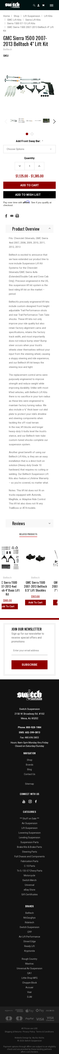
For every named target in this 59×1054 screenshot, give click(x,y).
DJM (29, 997)
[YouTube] (23, 802)
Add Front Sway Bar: (29, 141)
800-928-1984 (33, 727)
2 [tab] (32, 134)
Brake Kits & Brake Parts (29, 847)
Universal (29, 885)
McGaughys (29, 917)
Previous (5, 121)
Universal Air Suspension (29, 968)
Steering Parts (29, 851)
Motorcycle (29, 875)
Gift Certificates (29, 894)
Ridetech (29, 922)
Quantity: (29, 158)
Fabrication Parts (29, 861)
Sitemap (29, 784)
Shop (29, 760)
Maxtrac (29, 963)
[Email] (11, 215)
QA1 (29, 973)
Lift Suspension (29, 828)
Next (53, 121)
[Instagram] (30, 802)
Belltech (29, 913)
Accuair (29, 987)
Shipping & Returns (13, 1032)
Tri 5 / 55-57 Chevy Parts (29, 870)
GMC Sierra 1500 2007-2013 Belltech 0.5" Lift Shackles (33, 586)
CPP (29, 932)
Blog (29, 769)
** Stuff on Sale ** (29, 818)
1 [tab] (27, 134)
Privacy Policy (29, 1032)
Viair (29, 992)
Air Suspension (29, 823)
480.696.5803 (32, 737)
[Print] (17, 216)
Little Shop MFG (29, 978)
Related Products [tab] (28, 534)
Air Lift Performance (29, 936)
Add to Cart (34, 602)
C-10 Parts (29, 866)
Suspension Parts (29, 842)
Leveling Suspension (29, 837)
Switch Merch (29, 880)
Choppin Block (29, 982)
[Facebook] (6, 216)
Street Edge (29, 941)
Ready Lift (29, 946)
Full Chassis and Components (29, 856)
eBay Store (29, 889)
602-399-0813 (32, 732)
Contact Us (29, 774)
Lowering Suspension (30, 832)
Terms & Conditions (45, 1032)
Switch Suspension (29, 927)
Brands (29, 764)
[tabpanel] (13, 121)
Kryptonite (29, 951)
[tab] (29, 229)
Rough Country (29, 959)
